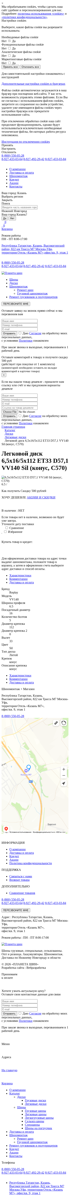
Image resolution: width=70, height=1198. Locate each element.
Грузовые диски (35, 1100)
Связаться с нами (20, 876)
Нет (12, 218)
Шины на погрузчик (38, 1128)
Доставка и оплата (21, 172)
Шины (13, 279)
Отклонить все (30, 66)
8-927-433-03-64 (12, 159)
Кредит (14, 179)
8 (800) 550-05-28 (13, 155)
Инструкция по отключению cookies (26, 141)
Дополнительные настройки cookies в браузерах (33, 83)
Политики (25, 340)
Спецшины (32, 1124)
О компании (17, 169)
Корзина (7, 229)
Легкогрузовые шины (39, 1117)
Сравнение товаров (22, 893)
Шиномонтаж (18, 176)
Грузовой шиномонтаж (32, 293)
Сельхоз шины (34, 1121)
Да (4, 218)
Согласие (35, 333)
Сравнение (16, 528)
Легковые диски (35, 1103)
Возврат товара (19, 879)
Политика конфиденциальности (30, 863)
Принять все (10, 66)
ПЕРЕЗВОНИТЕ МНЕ (16, 303)
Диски (13, 283)
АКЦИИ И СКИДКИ (41, 497)
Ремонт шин (25, 290)
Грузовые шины (35, 1110)
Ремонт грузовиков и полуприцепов (33, 297)
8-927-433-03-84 (55, 159)
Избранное (14, 531)
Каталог (14, 1093)
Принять (7, 145)
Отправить (9, 1013)
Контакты (15, 186)
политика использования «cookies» (41, 13)
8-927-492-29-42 (33, 159)
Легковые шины (35, 1114)
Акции (13, 183)
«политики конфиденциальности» (24, 17)
